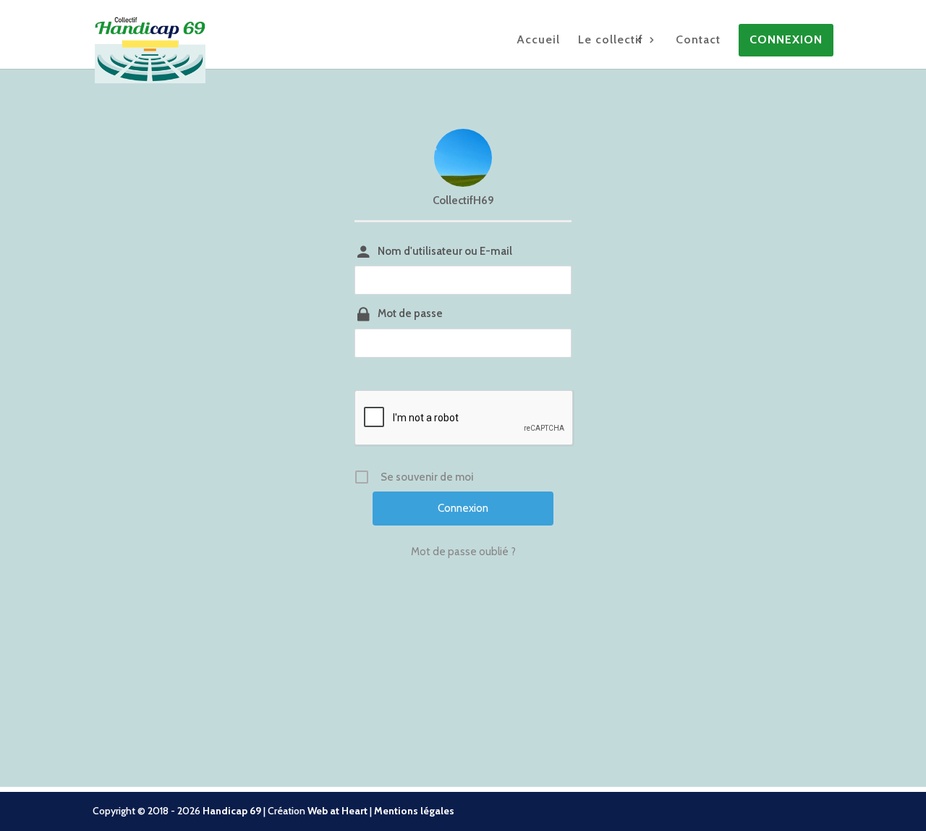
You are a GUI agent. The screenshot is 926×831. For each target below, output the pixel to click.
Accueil (538, 40)
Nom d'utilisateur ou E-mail (445, 251)
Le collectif (610, 40)
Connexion (786, 40)
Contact (698, 40)
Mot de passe (410, 313)
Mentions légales (414, 810)
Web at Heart (337, 810)
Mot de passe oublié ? (463, 551)
